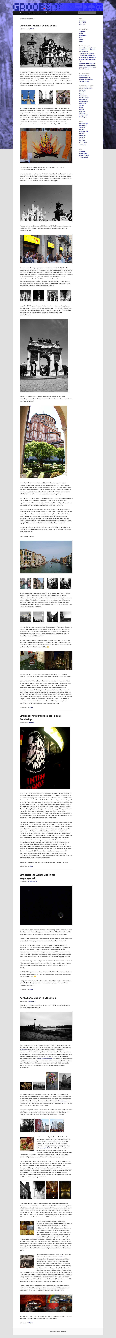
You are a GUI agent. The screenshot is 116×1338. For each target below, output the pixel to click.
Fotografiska (61, 1101)
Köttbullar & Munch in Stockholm (38, 997)
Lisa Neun (82, 111)
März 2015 (82, 141)
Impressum (49, 13)
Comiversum (83, 35)
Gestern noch (83, 99)
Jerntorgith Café (45, 1148)
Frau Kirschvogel (84, 98)
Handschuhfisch (83, 101)
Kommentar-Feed (84, 155)
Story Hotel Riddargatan (45, 1058)
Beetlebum (82, 90)
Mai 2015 (81, 139)
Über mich (40, 13)
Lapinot (81, 109)
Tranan (61, 1257)
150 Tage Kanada (84, 81)
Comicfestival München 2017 (87, 63)
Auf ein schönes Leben (85, 88)
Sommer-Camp (83, 115)
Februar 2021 (83, 125)
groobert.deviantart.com (86, 79)
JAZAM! (81, 105)
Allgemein (82, 31)
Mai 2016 (81, 133)
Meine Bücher (31, 13)
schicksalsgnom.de (84, 77)
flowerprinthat (83, 96)
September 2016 (83, 131)
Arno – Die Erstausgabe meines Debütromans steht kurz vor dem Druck (87, 49)
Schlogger (82, 113)
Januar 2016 (82, 135)
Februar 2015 (83, 143)
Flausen (81, 94)
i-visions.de (82, 103)
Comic (81, 33)
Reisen (31, 707)
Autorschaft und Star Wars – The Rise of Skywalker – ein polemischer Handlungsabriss (87, 55)
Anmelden (82, 151)
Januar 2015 (82, 145)
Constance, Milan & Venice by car (38, 25)
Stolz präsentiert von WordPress (58, 1331)
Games (81, 39)
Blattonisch (82, 92)
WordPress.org (83, 157)
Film (80, 37)
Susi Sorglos (83, 117)
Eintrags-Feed (83, 153)
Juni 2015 (82, 137)
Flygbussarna (24, 1050)
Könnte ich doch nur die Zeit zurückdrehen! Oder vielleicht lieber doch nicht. (87, 67)
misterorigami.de (84, 75)
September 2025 (83, 123)
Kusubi (81, 107)
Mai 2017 (81, 129)
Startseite (22, 13)
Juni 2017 (82, 127)
